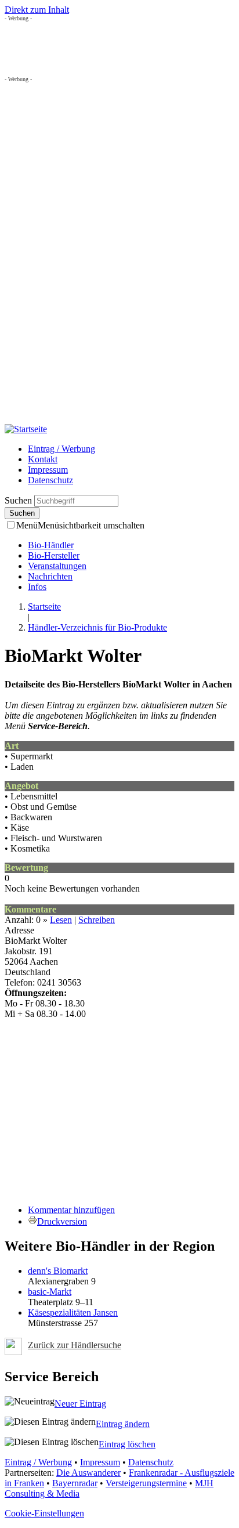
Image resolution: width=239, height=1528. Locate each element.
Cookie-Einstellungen (44, 1513)
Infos (37, 587)
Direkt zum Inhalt (37, 10)
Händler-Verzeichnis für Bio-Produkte (97, 627)
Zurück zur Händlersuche (74, 1345)
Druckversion (62, 1221)
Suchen (19, 500)
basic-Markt (49, 1292)
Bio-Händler (51, 545)
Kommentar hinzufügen (71, 1210)
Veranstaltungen (57, 566)
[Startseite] (26, 429)
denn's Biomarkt (58, 1271)
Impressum (48, 470)
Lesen (61, 920)
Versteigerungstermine (146, 1483)
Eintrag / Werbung (61, 449)
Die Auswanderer (88, 1473)
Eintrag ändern (123, 1424)
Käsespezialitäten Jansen (73, 1312)
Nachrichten (50, 576)
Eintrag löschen (127, 1444)
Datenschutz (50, 480)
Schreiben (96, 920)
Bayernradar (74, 1483)
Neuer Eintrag (80, 1403)
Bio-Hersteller (53, 555)
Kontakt (42, 459)
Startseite (44, 606)
